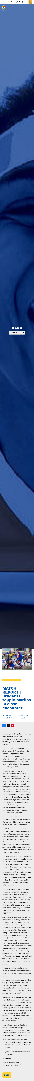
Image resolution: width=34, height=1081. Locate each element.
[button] (30, 2)
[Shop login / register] (9, 2)
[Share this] (4, 725)
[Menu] (31, 8)
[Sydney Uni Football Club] (3, 8)
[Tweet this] (8, 725)
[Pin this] (12, 725)
